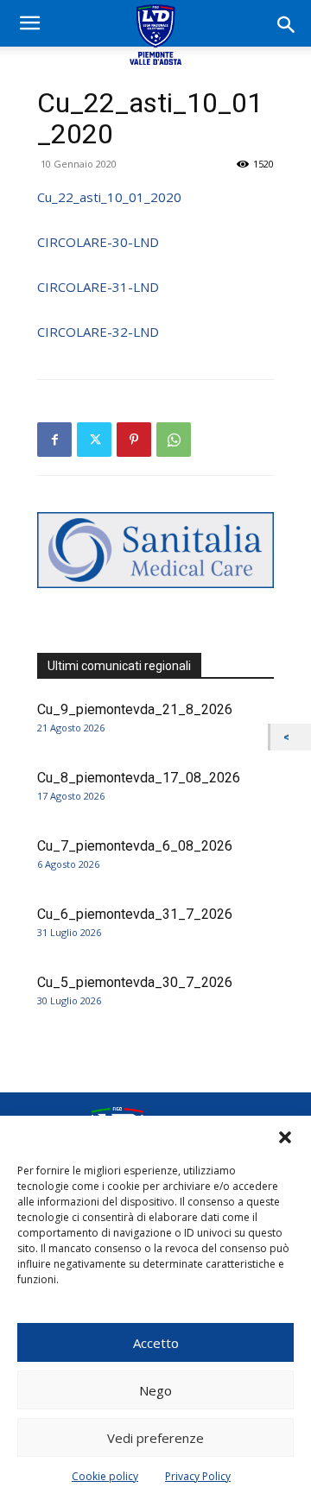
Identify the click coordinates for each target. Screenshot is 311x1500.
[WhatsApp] (173, 439)
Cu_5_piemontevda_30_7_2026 (134, 982)
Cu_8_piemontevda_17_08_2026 (138, 777)
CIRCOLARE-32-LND (98, 331)
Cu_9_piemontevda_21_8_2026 (134, 709)
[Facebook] (54, 439)
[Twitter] (94, 439)
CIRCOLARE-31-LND (98, 286)
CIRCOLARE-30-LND (98, 241)
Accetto (156, 1342)
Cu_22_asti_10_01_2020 (109, 197)
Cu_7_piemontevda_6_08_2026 (134, 846)
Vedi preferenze (155, 1437)
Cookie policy (105, 1476)
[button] (285, 1137)
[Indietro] (290, 737)
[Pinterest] (134, 439)
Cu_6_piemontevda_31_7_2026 (134, 914)
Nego (155, 1390)
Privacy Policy (198, 1476)
